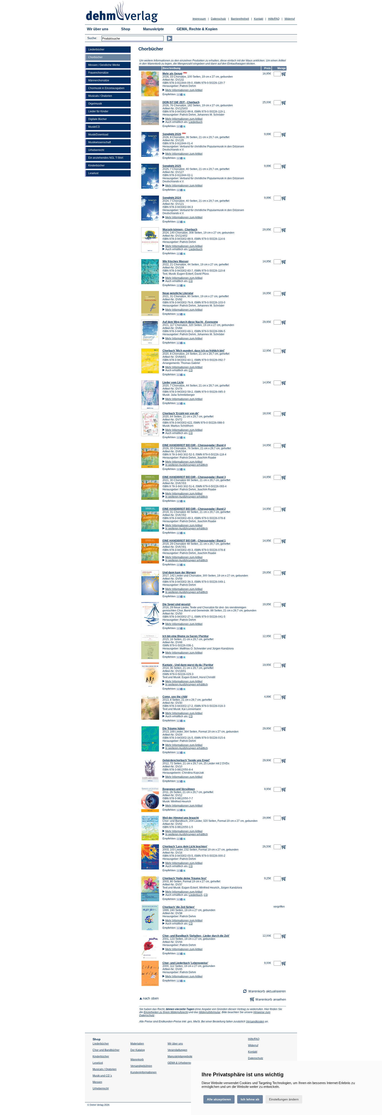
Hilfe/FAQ (273, 18)
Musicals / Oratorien (100, 95)
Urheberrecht (96, 150)
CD (191, 281)
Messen (97, 1082)
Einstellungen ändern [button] (284, 1099)
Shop (125, 29)
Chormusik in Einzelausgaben (106, 88)
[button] (150, 95)
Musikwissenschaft (99, 142)
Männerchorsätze (98, 80)
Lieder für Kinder (98, 111)
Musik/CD (94, 126)
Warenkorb (137, 1059)
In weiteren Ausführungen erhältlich (186, 464)
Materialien (137, 1043)
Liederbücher (96, 49)
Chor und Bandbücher (106, 1050)
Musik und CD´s (102, 1075)
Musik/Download (98, 134)
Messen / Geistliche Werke (104, 65)
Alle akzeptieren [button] (219, 1099)
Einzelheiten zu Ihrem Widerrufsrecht (166, 1012)
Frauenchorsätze (98, 72)
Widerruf (290, 18)
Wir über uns (97, 29)
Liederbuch (195, 122)
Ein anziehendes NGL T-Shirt (105, 157)
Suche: (92, 38)
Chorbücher (95, 57)
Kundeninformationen (143, 1072)
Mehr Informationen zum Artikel (183, 90)
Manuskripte (153, 29)
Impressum (199, 18)
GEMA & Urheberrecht (181, 1062)
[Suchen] (169, 38)
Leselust (93, 173)
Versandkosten (255, 1021)
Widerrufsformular (209, 1012)
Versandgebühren (141, 1065)
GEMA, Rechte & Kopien (197, 29)
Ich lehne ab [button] (250, 1099)
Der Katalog (137, 1050)
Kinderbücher (96, 165)
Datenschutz (218, 18)
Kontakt (258, 18)
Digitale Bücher (97, 119)
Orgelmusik (95, 103)
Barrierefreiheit (240, 18)
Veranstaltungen (177, 1050)
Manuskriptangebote (180, 1056)
